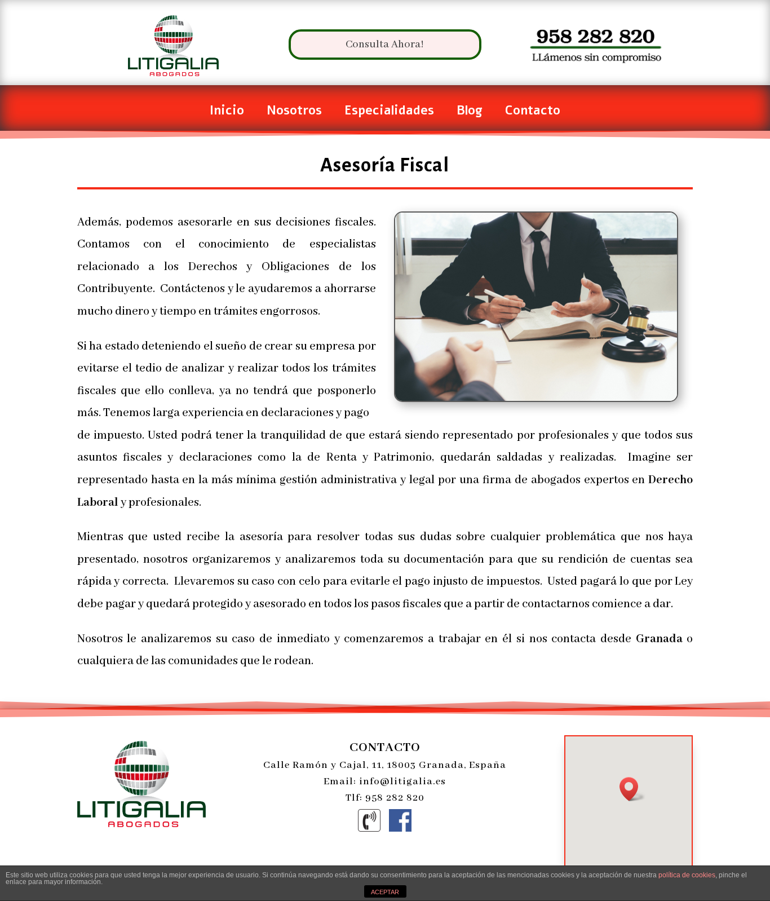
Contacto (532, 113)
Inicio (227, 113)
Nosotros (294, 113)
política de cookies (686, 875)
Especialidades (389, 113)
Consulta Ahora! (385, 44)
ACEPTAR (385, 892)
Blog (470, 113)
